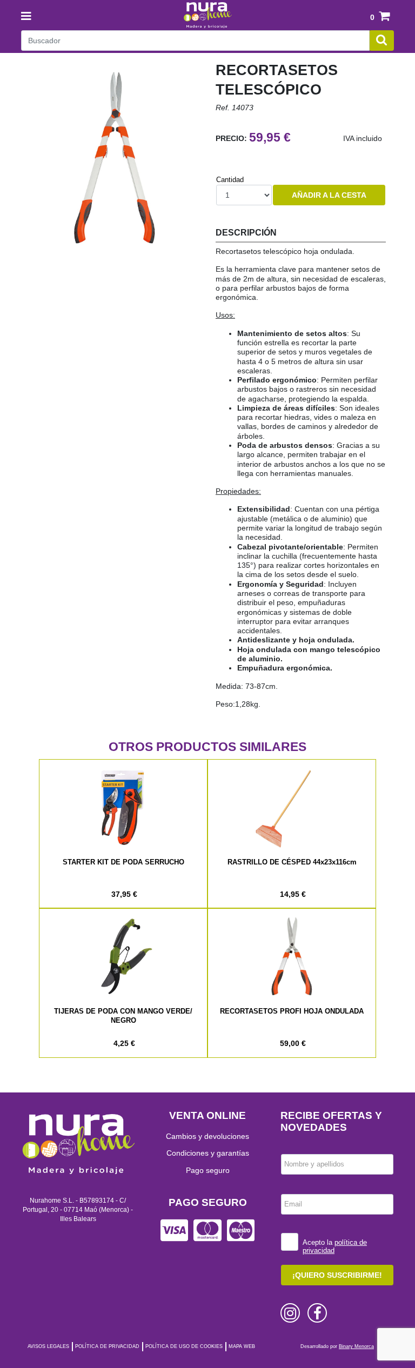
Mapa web (242, 1346)
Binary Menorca (356, 1346)
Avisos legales (48, 1346)
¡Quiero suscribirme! (337, 1275)
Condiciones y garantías (207, 1153)
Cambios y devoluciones (207, 1136)
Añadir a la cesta (329, 195)
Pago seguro (208, 1170)
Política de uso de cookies (184, 1346)
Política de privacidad (107, 1346)
